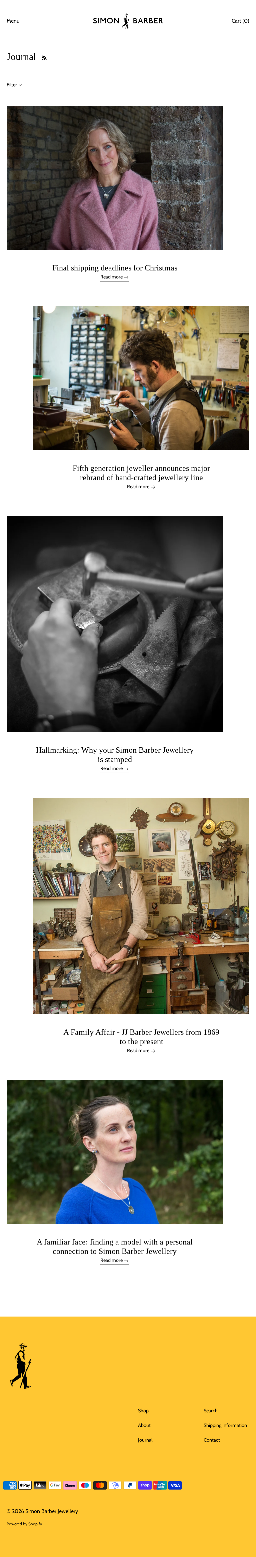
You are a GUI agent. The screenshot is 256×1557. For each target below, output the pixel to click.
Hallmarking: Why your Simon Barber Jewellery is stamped (115, 755)
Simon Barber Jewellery (51, 1511)
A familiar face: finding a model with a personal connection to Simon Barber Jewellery (115, 1247)
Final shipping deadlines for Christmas (114, 267)
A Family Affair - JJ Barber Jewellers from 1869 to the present (141, 1037)
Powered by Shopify (24, 1523)
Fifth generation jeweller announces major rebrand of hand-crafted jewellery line (141, 473)
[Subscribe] (43, 56)
